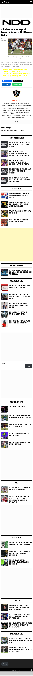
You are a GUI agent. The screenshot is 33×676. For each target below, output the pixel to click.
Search (3, 363)
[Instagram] (15, 122)
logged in (10, 130)
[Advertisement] (16, 244)
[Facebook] (17, 122)
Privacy (5, 664)
